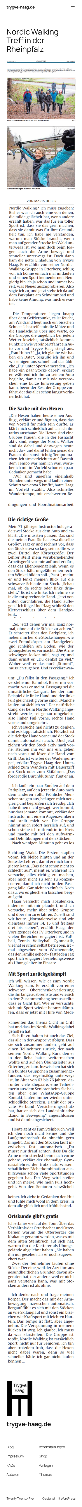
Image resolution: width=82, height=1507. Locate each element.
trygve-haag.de (21, 7)
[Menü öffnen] (72, 7)
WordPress (68, 1498)
